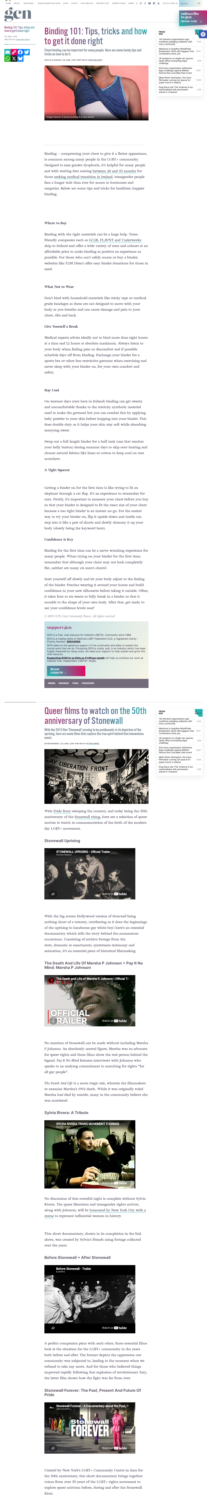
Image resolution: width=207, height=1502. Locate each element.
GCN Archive (87, 3)
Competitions (119, 3)
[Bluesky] (20, 58)
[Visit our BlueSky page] (150, 3)
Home (8, 3)
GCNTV (74, 3)
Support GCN (102, 3)
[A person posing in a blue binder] (96, 93)
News (16, 3)
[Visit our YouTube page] (158, 3)
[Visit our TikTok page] (145, 3)
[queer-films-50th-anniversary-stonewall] (96, 776)
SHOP (65, 3)
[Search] (199, 3)
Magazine (28, 3)
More (131, 3)
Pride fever (62, 811)
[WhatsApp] (7, 58)
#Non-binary (63, 683)
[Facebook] (20, 52)
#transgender (88, 683)
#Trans (75, 683)
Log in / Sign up (170, 3)
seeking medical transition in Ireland (83, 176)
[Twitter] (26, 52)
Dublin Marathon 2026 (49, 3)
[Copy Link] (14, 52)
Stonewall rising (87, 816)
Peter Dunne (93, 744)
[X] (14, 58)
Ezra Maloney (95, 60)
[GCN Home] (18, 14)
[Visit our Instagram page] (141, 3)
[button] (203, 34)
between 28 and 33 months (114, 171)
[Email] (7, 52)
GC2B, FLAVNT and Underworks (115, 240)
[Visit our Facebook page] (154, 3)
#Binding (51, 683)
